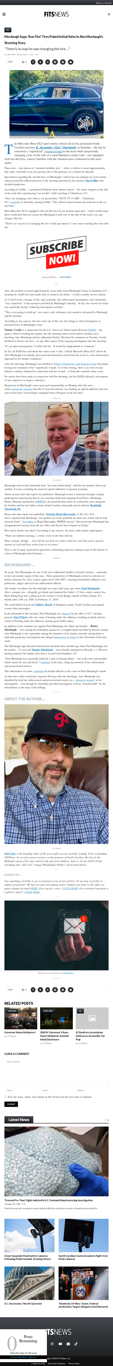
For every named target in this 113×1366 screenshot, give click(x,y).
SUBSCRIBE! (65, 277)
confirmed (38, 671)
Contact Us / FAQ (38, 1364)
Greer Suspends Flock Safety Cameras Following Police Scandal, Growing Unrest (27, 1257)
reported (15, 202)
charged (66, 613)
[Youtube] (62, 1344)
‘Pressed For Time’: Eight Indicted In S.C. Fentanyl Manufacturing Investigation (48, 1200)
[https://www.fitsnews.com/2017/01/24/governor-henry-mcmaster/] (20, 1018)
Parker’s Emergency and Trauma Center (75, 364)
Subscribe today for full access (23, 1352)
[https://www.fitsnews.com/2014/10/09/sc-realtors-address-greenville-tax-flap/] (92, 1018)
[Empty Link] (105, 1120)
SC (8, 30)
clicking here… (69, 973)
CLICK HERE (70, 888)
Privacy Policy (73, 1364)
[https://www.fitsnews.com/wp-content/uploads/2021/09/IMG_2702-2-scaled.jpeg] (56, 774)
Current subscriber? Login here (23, 1357)
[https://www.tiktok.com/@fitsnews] (76, 1344)
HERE (34, 888)
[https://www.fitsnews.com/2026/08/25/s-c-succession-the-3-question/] (29, 1283)
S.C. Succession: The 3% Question (23, 1303)
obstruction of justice (65, 637)
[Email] (70, 1344)
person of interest (85, 680)
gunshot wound (53, 151)
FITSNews (11, 1036)
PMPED (40, 501)
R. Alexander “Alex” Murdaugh (56, 147)
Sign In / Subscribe (105, 3)
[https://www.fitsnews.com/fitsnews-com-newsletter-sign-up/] (56, 935)
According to (29, 521)
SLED (92, 330)
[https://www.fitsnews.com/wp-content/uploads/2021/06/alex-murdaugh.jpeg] (56, 439)
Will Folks (11, 54)
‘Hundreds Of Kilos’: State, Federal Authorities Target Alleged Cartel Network (83, 1305)
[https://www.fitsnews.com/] (56, 1332)
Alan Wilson (20, 617)
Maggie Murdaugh (42, 650)
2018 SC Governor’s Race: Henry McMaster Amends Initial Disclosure (54, 1036)
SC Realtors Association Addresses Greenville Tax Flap (90, 1036)
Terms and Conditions (56, 1364)
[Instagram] (54, 1344)
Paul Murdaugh (90, 588)
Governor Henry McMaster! (20, 1032)
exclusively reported (22, 389)
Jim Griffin (91, 180)
